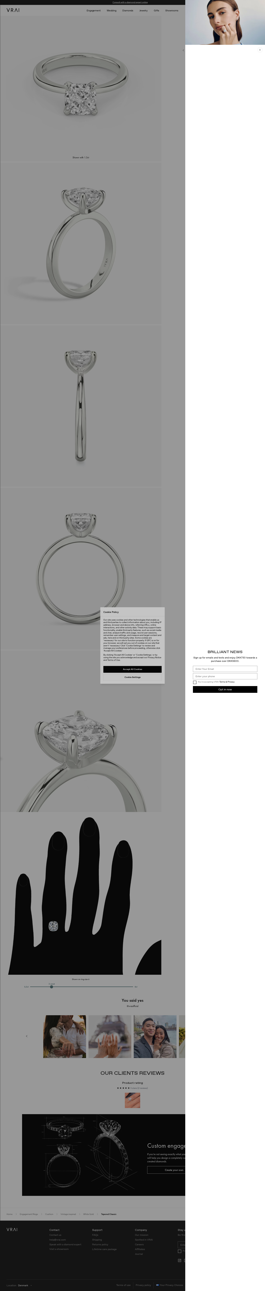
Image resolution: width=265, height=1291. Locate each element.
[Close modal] (132, 645)
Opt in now (225, 689)
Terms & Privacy (226, 681)
